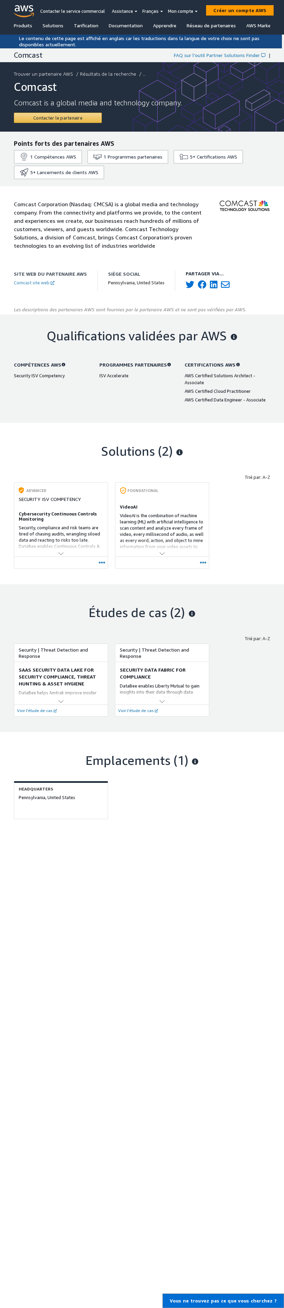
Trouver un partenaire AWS (43, 74)
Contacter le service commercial (72, 11)
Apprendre (164, 25)
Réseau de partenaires (211, 25)
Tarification (86, 25)
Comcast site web (32, 282)
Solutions (53, 25)
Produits (23, 25)
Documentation (126, 25)
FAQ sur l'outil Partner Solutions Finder (217, 55)
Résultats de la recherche (108, 74)
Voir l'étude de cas (35, 710)
